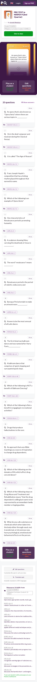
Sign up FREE (29, 3)
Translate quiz (19, 577)
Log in (18, 3)
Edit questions (19, 569)
